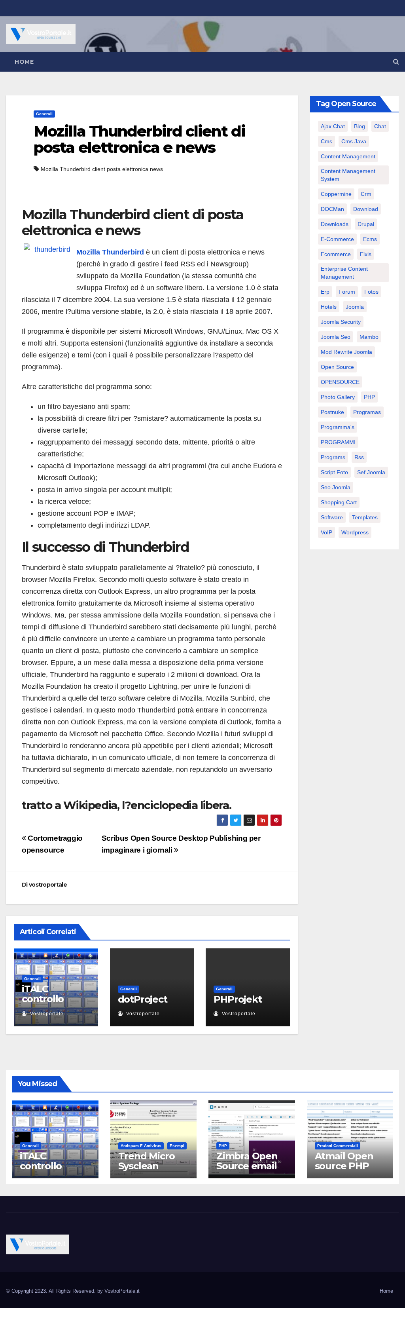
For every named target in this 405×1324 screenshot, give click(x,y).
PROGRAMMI (338, 442)
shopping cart (339, 502)
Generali (44, 114)
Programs (333, 457)
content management (348, 156)
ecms (370, 239)
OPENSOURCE (340, 382)
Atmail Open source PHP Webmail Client (344, 1170)
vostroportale (48, 884)
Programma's (337, 427)
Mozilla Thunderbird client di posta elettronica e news (139, 139)
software (332, 517)
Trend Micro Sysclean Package (146, 1166)
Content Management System (348, 175)
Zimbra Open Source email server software (247, 1170)
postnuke (332, 412)
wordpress (355, 532)
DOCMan (332, 209)
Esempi (177, 1146)
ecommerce (336, 254)
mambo (369, 337)
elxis (365, 254)
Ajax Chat (333, 126)
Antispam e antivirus (141, 1146)
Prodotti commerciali (337, 1146)
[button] (396, 61)
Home (24, 61)
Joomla (355, 307)
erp (325, 292)
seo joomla (335, 487)
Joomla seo (335, 337)
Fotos (371, 292)
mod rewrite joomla (346, 352)
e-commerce (337, 239)
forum (347, 292)
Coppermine (336, 194)
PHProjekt (237, 999)
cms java (353, 141)
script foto (334, 472)
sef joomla (371, 472)
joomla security (341, 322)
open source (337, 367)
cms (326, 141)
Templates (365, 517)
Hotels (329, 307)
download (365, 209)
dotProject (142, 999)
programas (367, 412)
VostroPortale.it (122, 1291)
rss (359, 457)
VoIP (326, 532)
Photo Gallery (338, 397)
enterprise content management (344, 273)
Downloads (334, 224)
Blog (359, 126)
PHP (369, 397)
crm (366, 194)
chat (380, 126)
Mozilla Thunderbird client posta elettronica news (102, 169)
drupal (366, 224)
